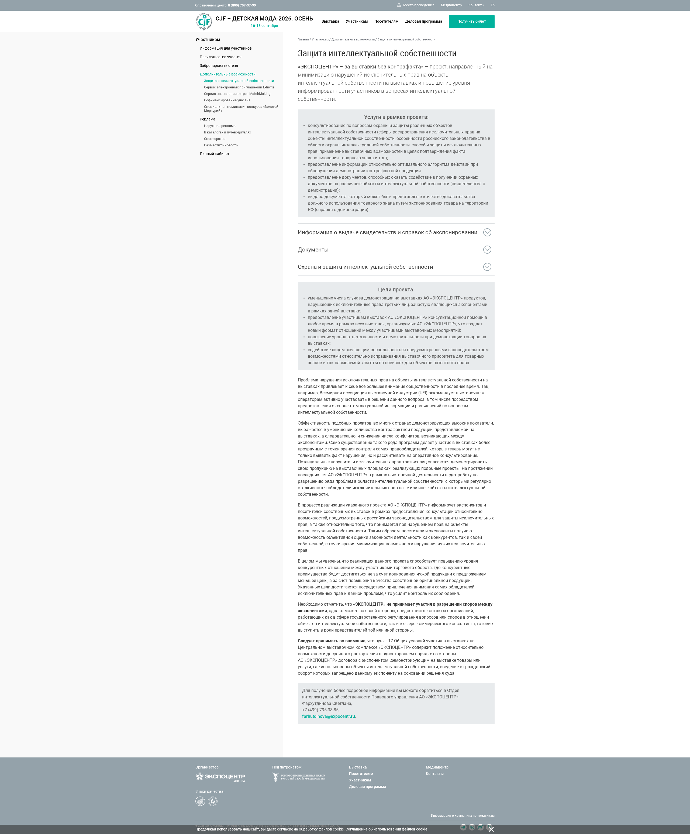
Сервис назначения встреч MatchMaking (237, 94)
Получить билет (471, 21)
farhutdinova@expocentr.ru (328, 716)
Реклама (207, 119)
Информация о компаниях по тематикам (463, 816)
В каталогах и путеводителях (227, 132)
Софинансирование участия (227, 100)
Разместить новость (221, 145)
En (493, 5)
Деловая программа (423, 21)
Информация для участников (226, 48)
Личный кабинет (214, 153)
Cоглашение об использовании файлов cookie (386, 829)
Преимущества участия (221, 57)
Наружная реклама (220, 126)
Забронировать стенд (219, 65)
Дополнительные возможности (228, 74)
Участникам (357, 21)
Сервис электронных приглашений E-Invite (239, 87)
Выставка (330, 21)
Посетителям (386, 21)
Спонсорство (214, 139)
